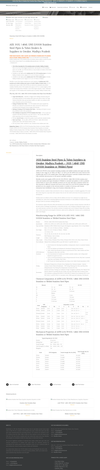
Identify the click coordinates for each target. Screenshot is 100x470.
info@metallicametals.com (15, 465)
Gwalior (17, 142)
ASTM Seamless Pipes (17, 144)
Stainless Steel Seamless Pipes (28, 403)
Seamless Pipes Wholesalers (40, 144)
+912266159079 (58, 447)
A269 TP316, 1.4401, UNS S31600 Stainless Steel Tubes (27, 413)
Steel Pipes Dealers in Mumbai (26, 145)
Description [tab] (8, 152)
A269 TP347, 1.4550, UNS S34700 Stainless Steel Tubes (72, 403)
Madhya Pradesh (23, 142)
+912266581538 (13, 461)
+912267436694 (58, 430)
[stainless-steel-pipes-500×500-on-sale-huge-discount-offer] (24, 17)
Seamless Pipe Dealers (28, 144)
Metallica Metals (58, 436)
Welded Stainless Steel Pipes (72, 413)
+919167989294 (13, 463)
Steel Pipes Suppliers (39, 145)
